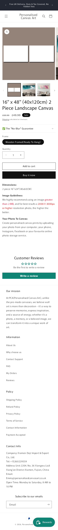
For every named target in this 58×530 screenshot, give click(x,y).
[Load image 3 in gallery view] (43, 89)
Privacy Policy (13, 413)
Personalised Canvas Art (32, 524)
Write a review (29, 276)
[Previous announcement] (5, 5)
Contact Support (14, 359)
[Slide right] (54, 90)
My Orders (11, 373)
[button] (6, 16)
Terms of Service (14, 420)
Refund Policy (13, 406)
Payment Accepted (16, 434)
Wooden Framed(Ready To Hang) (23, 142)
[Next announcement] (52, 5)
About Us (11, 345)
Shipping (5, 119)
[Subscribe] (48, 504)
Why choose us (13, 352)
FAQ (8, 366)
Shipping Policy (14, 399)
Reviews (10, 380)
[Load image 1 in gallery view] (14, 89)
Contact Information (16, 427)
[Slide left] (3, 90)
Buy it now (29, 175)
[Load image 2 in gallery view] (28, 89)
